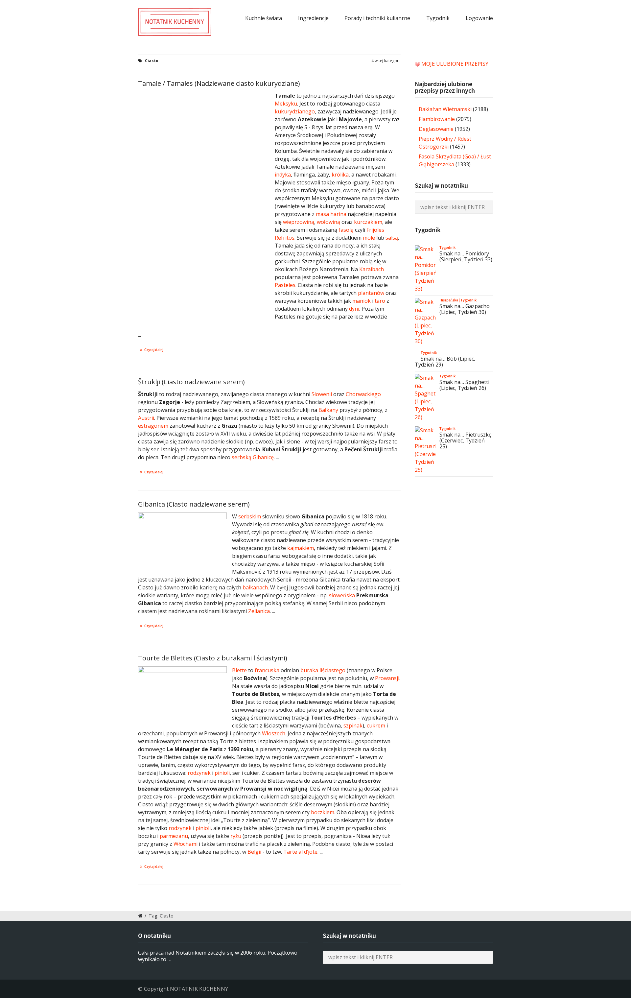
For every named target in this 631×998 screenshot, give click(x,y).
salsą (392, 237)
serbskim (249, 516)
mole (369, 237)
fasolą (347, 229)
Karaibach (371, 269)
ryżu (235, 836)
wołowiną (328, 222)
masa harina (331, 214)
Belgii (254, 851)
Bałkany (328, 410)
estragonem (153, 425)
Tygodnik (438, 18)
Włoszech (273, 733)
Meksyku (286, 103)
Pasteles (285, 285)
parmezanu (174, 836)
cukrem (376, 725)
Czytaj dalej (153, 349)
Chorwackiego (363, 394)
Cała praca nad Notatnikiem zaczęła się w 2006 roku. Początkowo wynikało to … (217, 956)
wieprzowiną (298, 222)
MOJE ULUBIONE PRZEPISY (454, 63)
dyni (354, 308)
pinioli (222, 772)
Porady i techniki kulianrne (377, 18)
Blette (239, 670)
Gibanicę (263, 457)
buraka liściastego (322, 670)
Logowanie (479, 18)
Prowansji (387, 678)
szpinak (352, 725)
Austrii (146, 417)
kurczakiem (368, 222)
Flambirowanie (437, 119)
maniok (361, 300)
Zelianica (259, 611)
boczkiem (322, 812)
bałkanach (255, 587)
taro (380, 300)
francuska (267, 670)
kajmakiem (300, 548)
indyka (283, 174)
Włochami (186, 843)
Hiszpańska (448, 300)
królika (340, 174)
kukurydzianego (295, 111)
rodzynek (199, 772)
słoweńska (342, 595)
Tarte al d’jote (300, 851)
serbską (241, 457)
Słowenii (322, 394)
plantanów (371, 293)
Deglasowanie (436, 128)
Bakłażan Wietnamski (445, 109)
